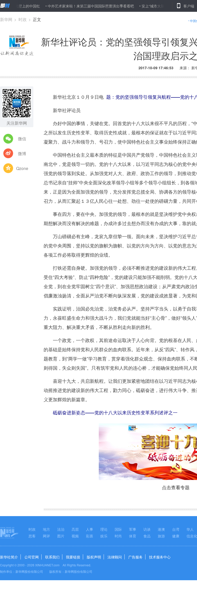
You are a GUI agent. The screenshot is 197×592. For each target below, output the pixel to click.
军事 (132, 529)
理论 (103, 529)
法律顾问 (114, 556)
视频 (75, 536)
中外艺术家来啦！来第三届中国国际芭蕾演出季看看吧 (83, 5)
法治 (60, 529)
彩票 (89, 536)
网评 (46, 536)
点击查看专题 (176, 487)
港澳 (161, 529)
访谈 (147, 529)
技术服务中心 (160, 556)
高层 (75, 529)
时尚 (118, 536)
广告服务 (135, 556)
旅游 (161, 536)
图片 (60, 536)
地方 (46, 529)
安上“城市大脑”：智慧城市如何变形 (161, 5)
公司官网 (31, 556)
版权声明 (94, 556)
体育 (132, 536)
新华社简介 (9, 556)
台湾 (175, 529)
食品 (147, 536)
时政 (22, 19)
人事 (89, 529)
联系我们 (52, 556)
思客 (32, 536)
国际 (118, 529)
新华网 (6, 19)
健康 (175, 536)
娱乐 (103, 536)
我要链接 (73, 556)
